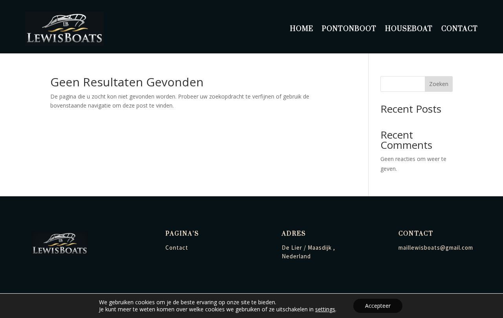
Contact (459, 29)
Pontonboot (349, 29)
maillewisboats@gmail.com (435, 247)
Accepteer (378, 305)
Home (301, 29)
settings (325, 309)
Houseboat (409, 29)
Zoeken (438, 84)
